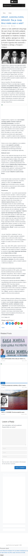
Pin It (20, 327)
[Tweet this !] (10, 323)
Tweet (2, 327)
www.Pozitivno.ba (10, 545)
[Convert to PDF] (21, 323)
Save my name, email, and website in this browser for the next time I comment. (14, 462)
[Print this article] (18, 323)
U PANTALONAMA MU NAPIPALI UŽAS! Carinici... (14, 385)
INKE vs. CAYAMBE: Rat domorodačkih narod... (13, 412)
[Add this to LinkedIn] (12, 323)
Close (2, 555)
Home (4, 13)
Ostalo (10, 13)
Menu (15, 1)
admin (4, 360)
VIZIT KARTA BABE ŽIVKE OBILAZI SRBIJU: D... (13, 358)
